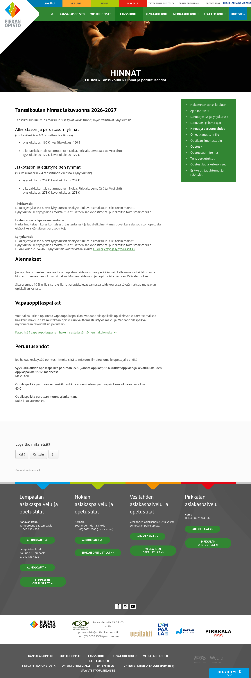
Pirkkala (132, 3)
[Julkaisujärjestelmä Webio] (215, 665)
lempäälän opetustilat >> (42, 581)
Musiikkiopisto (101, 14)
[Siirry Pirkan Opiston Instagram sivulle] (125, 606)
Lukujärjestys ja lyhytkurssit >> (114, 249)
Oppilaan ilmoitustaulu (206, 141)
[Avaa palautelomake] (229, 673)
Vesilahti (76, 3)
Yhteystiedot (213, 3)
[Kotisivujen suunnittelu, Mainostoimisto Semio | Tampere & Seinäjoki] (201, 665)
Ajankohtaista (199, 111)
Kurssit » (238, 14)
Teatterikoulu (214, 14)
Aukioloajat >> (92, 540)
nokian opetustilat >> (98, 552)
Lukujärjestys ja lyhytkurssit (209, 117)
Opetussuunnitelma (204, 153)
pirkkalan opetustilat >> (208, 543)
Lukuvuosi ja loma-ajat (205, 123)
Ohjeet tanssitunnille (204, 135)
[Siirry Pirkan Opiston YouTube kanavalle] (133, 606)
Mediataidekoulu (185, 14)
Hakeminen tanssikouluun (208, 105)
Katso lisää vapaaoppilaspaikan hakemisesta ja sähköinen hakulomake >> (65, 332)
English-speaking (237, 3)
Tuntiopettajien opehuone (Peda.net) (148, 666)
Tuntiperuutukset (202, 158)
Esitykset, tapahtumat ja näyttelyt (207, 172)
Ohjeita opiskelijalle (189, 3)
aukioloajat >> (37, 540)
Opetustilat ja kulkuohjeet (208, 164)
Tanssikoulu (129, 14)
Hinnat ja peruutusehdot (145, 79)
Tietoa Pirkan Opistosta (38, 666)
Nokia (104, 3)
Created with (26, 470)
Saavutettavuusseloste (98, 670)
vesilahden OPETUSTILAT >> (153, 550)
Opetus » (196, 146)
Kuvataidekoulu (157, 14)
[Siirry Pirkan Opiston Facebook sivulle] (118, 606)
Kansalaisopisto (72, 14)
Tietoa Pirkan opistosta (161, 3)
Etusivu (91, 79)
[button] (21, 454)
